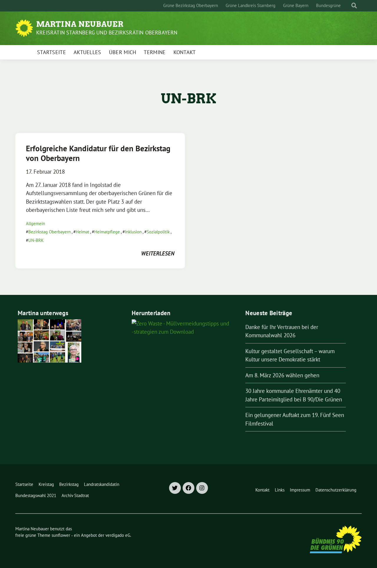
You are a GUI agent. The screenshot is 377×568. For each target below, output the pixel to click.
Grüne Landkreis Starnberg (250, 5)
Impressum (300, 490)
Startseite (51, 52)
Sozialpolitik (158, 232)
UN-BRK (36, 240)
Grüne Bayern (295, 5)
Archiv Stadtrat (75, 495)
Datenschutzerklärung (335, 490)
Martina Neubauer (80, 24)
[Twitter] (175, 488)
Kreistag (46, 484)
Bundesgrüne (328, 5)
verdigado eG (117, 535)
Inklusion (133, 232)
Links (280, 490)
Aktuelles (87, 52)
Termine (155, 52)
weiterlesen (157, 253)
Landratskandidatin (101, 484)
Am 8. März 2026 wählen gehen (282, 375)
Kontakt (184, 52)
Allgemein (35, 223)
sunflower (61, 535)
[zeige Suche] (354, 5)
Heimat (82, 232)
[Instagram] (202, 488)
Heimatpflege (107, 232)
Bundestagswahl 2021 (35, 495)
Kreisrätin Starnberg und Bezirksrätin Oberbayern (107, 32)
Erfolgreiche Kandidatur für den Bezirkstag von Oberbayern (98, 153)
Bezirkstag (69, 484)
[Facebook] (188, 488)
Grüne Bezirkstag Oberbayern (190, 5)
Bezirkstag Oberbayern (49, 232)
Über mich (122, 52)
